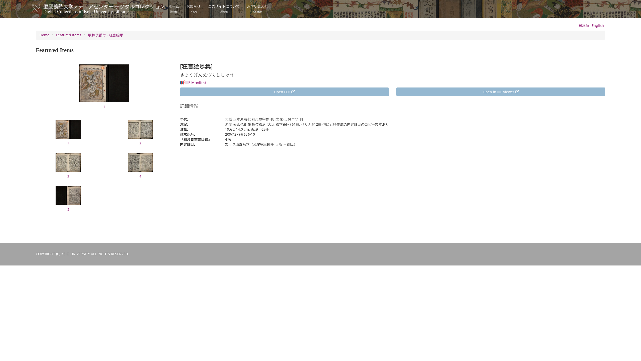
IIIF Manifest (195, 82)
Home (44, 35)
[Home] (41, 8)
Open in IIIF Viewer (499, 91)
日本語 (584, 25)
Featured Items (68, 35)
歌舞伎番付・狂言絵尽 (105, 35)
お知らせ (194, 9)
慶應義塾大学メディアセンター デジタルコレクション (104, 8)
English (598, 25)
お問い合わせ (257, 9)
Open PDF (282, 91)
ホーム (174, 9)
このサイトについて (224, 9)
